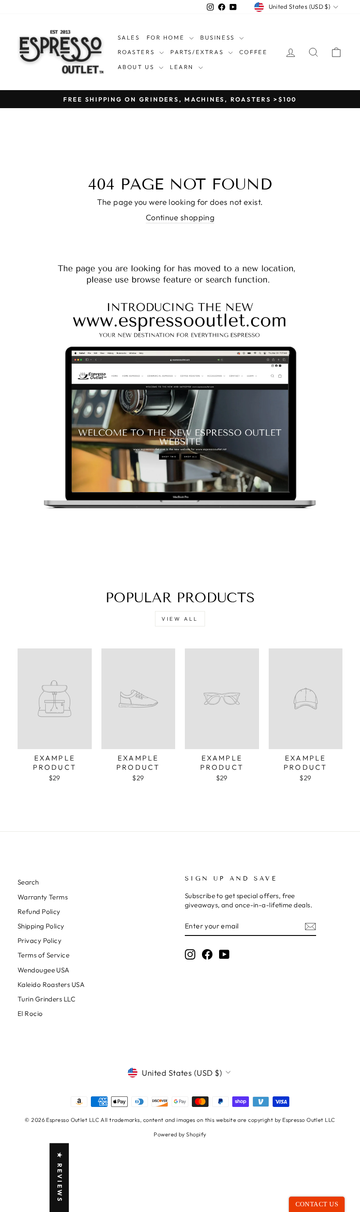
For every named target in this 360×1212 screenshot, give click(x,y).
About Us (137, 66)
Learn (183, 66)
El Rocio (30, 1013)
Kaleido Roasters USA (51, 984)
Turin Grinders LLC (47, 999)
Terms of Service (43, 955)
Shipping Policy (41, 926)
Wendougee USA (44, 970)
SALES (129, 37)
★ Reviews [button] (60, 1177)
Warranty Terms (43, 897)
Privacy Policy (39, 940)
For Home (167, 37)
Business (218, 37)
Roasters (137, 51)
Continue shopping (180, 217)
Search (28, 882)
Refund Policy (39, 911)
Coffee (253, 51)
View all (180, 618)
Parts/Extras (198, 51)
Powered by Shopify (180, 1134)
